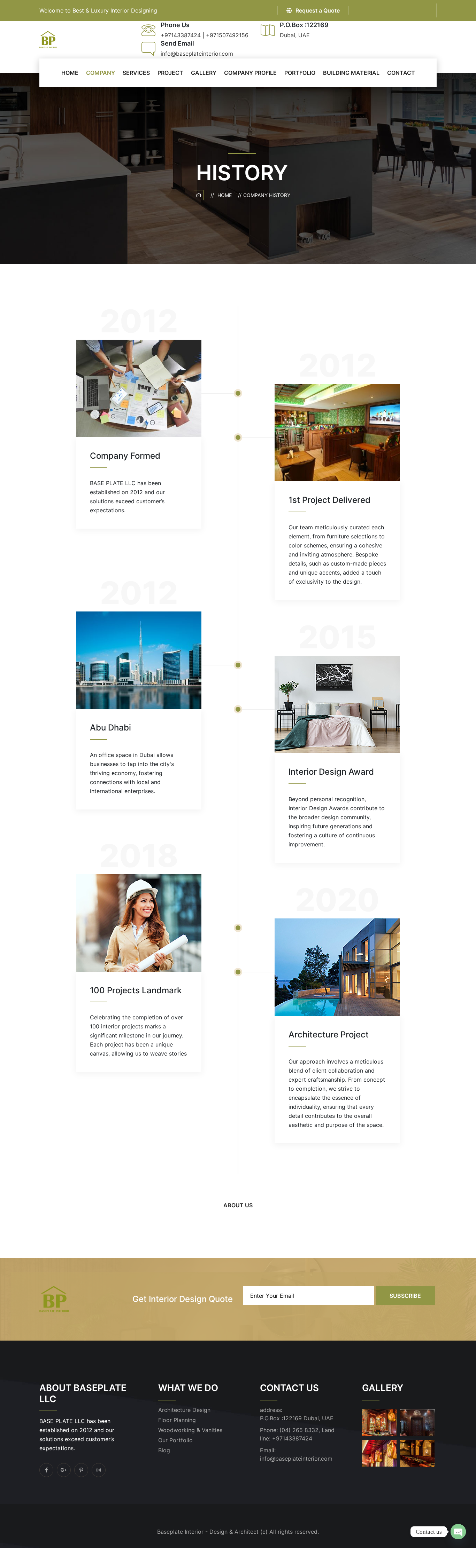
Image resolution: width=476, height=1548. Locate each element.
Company (100, 72)
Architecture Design (184, 1409)
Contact (401, 72)
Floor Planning (177, 1419)
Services (136, 72)
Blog (164, 1450)
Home (226, 195)
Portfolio (299, 72)
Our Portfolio (175, 1440)
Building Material (351, 72)
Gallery (203, 72)
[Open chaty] (458, 1531)
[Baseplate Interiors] (48, 38)
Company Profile (250, 72)
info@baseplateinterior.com (296, 1458)
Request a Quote (317, 10)
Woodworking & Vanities (190, 1430)
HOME (69, 72)
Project (170, 72)
